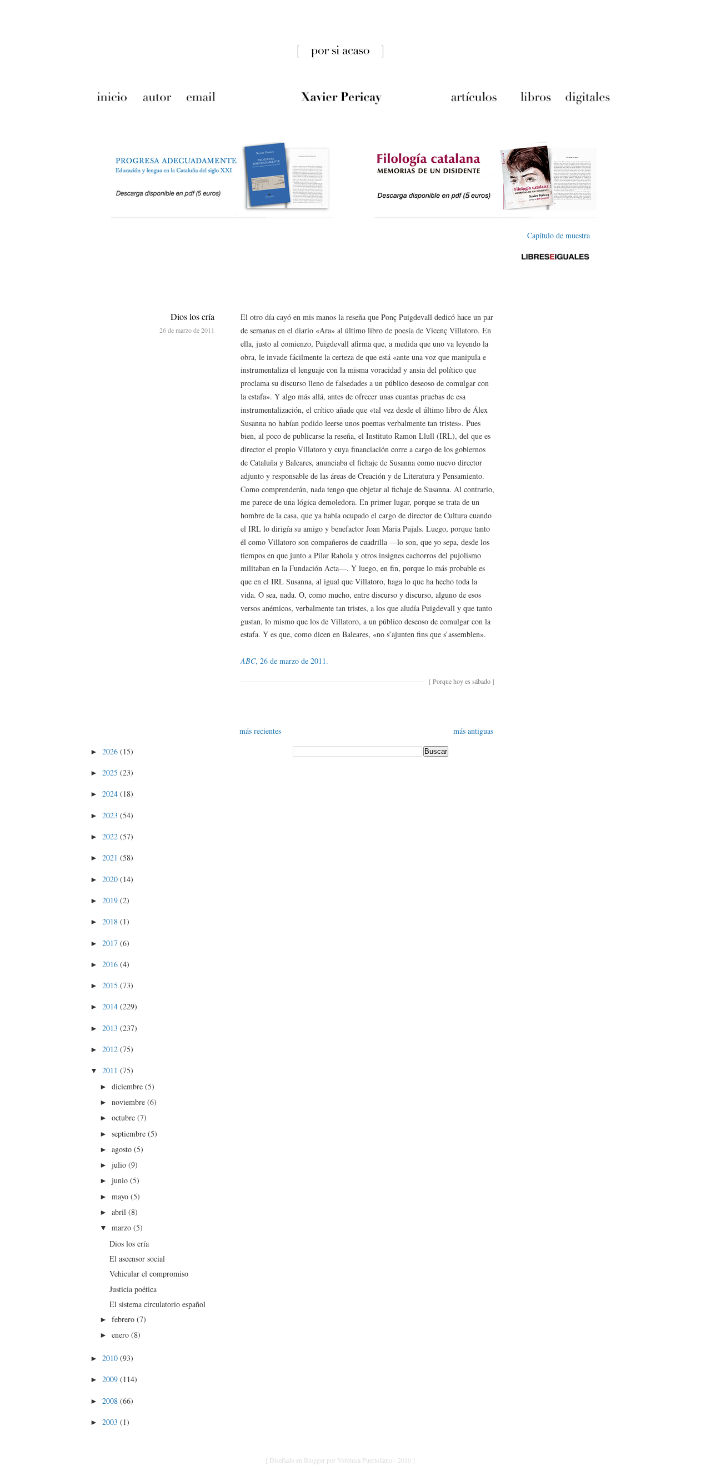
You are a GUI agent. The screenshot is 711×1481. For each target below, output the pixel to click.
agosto (123, 1149)
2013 (111, 1028)
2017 (111, 943)
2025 (111, 772)
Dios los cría (192, 316)
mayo (121, 1196)
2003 (111, 1422)
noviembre (129, 1102)
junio (121, 1180)
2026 (111, 751)
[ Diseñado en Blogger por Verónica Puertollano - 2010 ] (340, 1459)
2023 (111, 815)
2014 (111, 1006)
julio (120, 1164)
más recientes (260, 731)
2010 (111, 1358)
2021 (111, 857)
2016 (111, 964)
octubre (124, 1117)
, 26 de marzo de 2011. (284, 661)
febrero (124, 1319)
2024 (111, 793)
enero (121, 1334)
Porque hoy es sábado (461, 681)
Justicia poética (133, 1289)
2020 (111, 879)
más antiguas (473, 731)
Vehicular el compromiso (148, 1273)
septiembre (130, 1133)
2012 (111, 1049)
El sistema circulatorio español (157, 1304)
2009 (111, 1379)
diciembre (128, 1086)
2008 (111, 1400)
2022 (111, 836)
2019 (111, 900)
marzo (122, 1227)
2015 (111, 985)
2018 (111, 921)
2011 (111, 1070)
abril (120, 1212)
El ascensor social (137, 1258)
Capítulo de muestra (558, 235)
